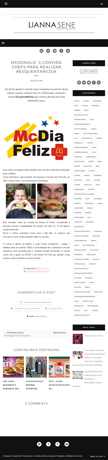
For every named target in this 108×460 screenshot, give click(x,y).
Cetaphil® (96, 236)
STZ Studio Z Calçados (82, 292)
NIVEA (92, 119)
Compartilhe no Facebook (37, 302)
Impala (76, 133)
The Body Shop (87, 301)
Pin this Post (55, 308)
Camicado (98, 231)
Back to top (96, 456)
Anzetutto (78, 222)
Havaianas (78, 157)
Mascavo (92, 264)
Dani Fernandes (88, 245)
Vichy (86, 310)
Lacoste (77, 185)
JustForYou (89, 203)
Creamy (94, 240)
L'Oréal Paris (91, 254)
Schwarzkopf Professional (84, 296)
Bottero (97, 180)
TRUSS (76, 301)
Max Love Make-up (81, 268)
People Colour (79, 282)
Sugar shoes (79, 217)
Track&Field (79, 306)
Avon (76, 105)
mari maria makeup (82, 315)
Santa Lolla (98, 292)
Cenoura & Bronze (81, 236)
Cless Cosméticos (80, 240)
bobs (97, 166)
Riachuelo (78, 180)
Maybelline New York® (83, 273)
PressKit (77, 110)
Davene (77, 166)
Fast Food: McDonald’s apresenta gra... (12, 385)
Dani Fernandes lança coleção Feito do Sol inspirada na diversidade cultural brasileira (88, 378)
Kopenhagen (91, 157)
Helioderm (98, 199)
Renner (88, 212)
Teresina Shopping (81, 147)
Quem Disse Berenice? (82, 124)
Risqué (87, 287)
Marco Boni (78, 208)
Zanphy (95, 310)
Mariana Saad (79, 264)
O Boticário (97, 101)
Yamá (97, 185)
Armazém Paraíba (81, 152)
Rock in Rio (88, 166)
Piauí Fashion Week (90, 133)
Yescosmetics (79, 189)
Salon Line (88, 185)
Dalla (94, 152)
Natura (86, 101)
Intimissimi (78, 254)
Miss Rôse (77, 212)
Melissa (85, 105)
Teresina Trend (80, 119)
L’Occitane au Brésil (81, 259)
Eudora (77, 175)
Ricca (88, 180)
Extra (87, 199)
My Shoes (77, 278)
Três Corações (92, 306)
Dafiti (76, 245)
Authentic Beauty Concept (84, 194)
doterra (91, 189)
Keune (99, 203)
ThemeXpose (27, 456)
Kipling (90, 143)
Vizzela (93, 129)
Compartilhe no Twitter (27, 308)
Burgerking (79, 226)
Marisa (90, 208)
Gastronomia (40, 316)
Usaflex (77, 310)
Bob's (86, 110)
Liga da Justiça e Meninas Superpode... (35, 385)
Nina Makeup (79, 161)
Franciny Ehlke (80, 250)
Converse (78, 199)
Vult (76, 138)
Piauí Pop (77, 287)
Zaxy (89, 217)
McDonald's (78, 143)
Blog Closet (43, 268)
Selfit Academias (80, 129)
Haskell (87, 175)
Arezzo (91, 161)
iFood (94, 147)
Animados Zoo (79, 171)
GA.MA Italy (94, 250)
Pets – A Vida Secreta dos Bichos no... (59, 385)
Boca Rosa (90, 222)
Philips (91, 282)
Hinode (99, 138)
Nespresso (98, 175)
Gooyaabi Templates (56, 456)
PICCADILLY (89, 278)
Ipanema (77, 203)
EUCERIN (92, 171)
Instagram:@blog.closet (37, 271)
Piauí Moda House (81, 115)
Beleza (76, 101)
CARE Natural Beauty (82, 231)
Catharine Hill (87, 138)
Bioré (99, 161)
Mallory (96, 259)
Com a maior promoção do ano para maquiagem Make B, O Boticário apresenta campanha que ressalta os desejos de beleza (89, 357)
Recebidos (95, 105)
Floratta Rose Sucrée (93, 335)
